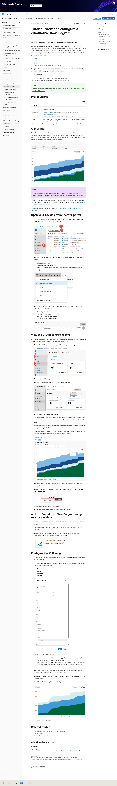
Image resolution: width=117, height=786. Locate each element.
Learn (32, 23)
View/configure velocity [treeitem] (10, 89)
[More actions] (84, 24)
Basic (35, 61)
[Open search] (109, 14)
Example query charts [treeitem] (10, 84)
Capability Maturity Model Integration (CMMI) (48, 65)
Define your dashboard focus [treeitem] (12, 50)
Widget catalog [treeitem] (8, 61)
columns (68, 522)
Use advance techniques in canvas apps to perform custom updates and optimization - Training (57, 751)
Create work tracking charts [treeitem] (11, 76)
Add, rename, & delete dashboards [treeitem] (10, 54)
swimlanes (77, 522)
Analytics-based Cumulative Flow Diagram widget (48, 195)
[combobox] (11, 25)
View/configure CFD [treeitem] (9, 86)
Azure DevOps (45, 23)
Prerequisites (101, 27)
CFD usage (100, 29)
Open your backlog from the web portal (105, 31)
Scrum (36, 63)
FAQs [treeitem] (5, 67)
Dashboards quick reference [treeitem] (12, 43)
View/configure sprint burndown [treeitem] (10, 93)
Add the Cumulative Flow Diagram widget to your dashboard (104, 38)
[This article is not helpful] (113, 49)
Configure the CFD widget (105, 41)
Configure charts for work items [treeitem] (11, 80)
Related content (102, 43)
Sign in (113, 14)
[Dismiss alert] (114, 3)
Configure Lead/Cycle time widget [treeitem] (11, 103)
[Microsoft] (3, 14)
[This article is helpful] (111, 49)
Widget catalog (38, 734)
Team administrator (48, 112)
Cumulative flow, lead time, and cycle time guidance (49, 731)
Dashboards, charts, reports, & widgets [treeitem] (11, 36)
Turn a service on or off (67, 121)
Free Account (97, 18)
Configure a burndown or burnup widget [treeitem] (11, 98)
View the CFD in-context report (106, 34)
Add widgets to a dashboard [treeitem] (12, 58)
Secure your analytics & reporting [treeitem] (10, 47)
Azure (37, 23)
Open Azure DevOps (108, 18)
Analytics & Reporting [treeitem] (9, 32)
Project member (47, 108)
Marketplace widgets (40, 736)
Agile (35, 58)
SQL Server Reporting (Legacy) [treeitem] (11, 121)
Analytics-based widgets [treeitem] (10, 64)
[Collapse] (19, 22)
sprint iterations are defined (65, 527)
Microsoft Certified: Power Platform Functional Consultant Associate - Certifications (54, 757)
